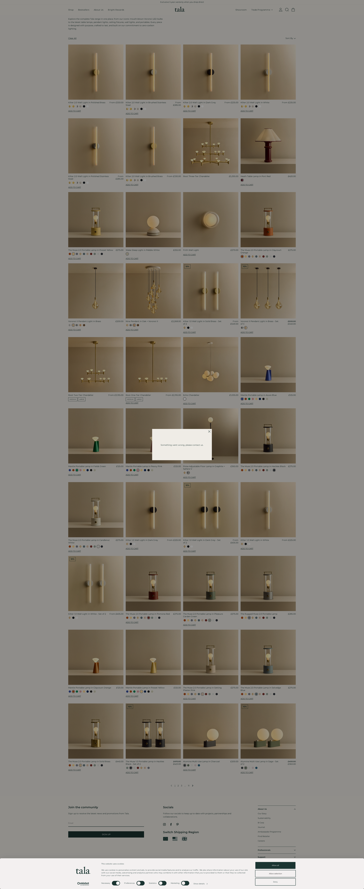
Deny (275, 882)
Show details (199, 884)
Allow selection (275, 874)
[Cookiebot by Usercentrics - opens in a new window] (83, 884)
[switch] (140, 883)
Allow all (275, 865)
